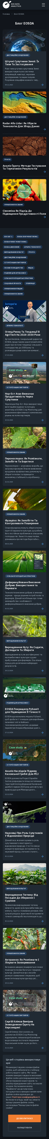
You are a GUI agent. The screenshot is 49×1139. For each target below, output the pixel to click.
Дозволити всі (24, 1118)
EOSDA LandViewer (11, 247)
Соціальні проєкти (12, 283)
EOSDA (12, 4)
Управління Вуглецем (13, 289)
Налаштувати (24, 1127)
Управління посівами (13, 294)
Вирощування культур (14, 252)
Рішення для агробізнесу (15, 273)
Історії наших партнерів (15, 263)
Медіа (30, 268)
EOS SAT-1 (8, 237)
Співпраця (30, 283)
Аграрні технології (32, 247)
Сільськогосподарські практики (18, 278)
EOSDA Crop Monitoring (27, 237)
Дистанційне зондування (15, 257)
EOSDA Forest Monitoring (15, 242)
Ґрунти (32, 252)
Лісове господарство (13, 268)
